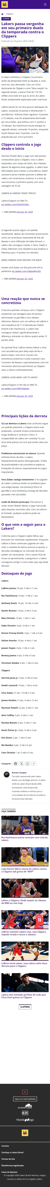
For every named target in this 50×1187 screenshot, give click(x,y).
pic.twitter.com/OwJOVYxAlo (15, 204)
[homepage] (4, 4)
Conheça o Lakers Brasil (12, 1152)
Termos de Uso (8, 1159)
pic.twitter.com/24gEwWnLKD (26, 271)
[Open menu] (45, 4)
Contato (5, 1146)
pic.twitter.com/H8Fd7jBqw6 (15, 388)
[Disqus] (25, 1050)
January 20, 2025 (25, 212)
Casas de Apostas (9, 1172)
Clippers (25, 1006)
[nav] (2, 14)
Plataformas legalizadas (12, 1165)
